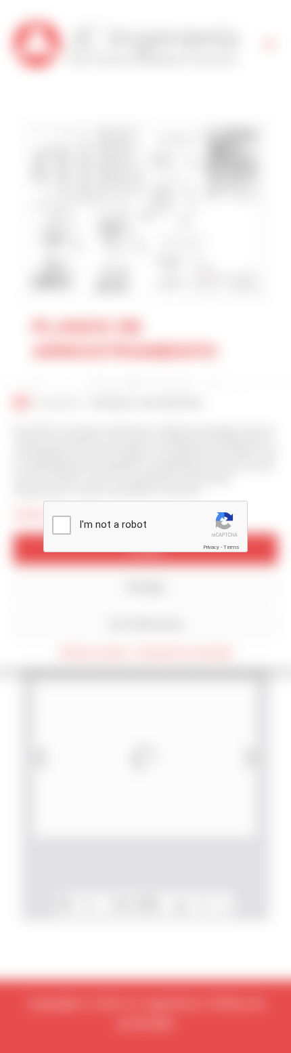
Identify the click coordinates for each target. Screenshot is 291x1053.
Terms (231, 547)
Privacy (211, 547)
